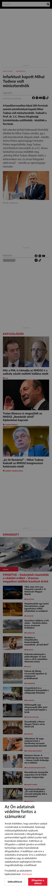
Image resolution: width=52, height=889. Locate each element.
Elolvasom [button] (27, 874)
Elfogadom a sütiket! (38, 882)
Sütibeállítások (15, 881)
